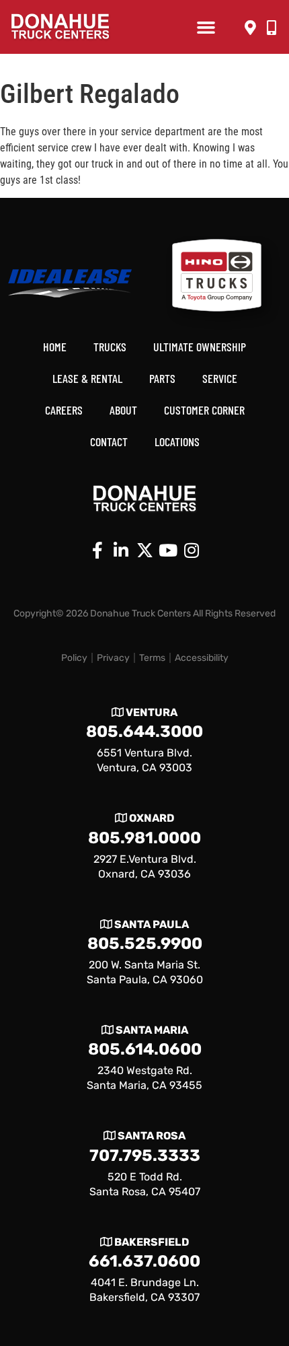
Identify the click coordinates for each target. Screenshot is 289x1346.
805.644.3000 (144, 731)
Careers (64, 409)
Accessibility (202, 658)
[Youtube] (168, 550)
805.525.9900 (144, 943)
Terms (152, 658)
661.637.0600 (144, 1261)
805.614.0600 (145, 1049)
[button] (206, 27)
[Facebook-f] (97, 550)
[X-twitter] (144, 550)
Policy (74, 658)
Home (55, 346)
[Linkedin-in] (121, 550)
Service (219, 378)
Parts (162, 378)
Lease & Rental (87, 378)
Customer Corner (204, 409)
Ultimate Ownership (199, 346)
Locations (177, 441)
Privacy (113, 658)
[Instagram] (191, 550)
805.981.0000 (144, 837)
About (123, 409)
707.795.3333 (144, 1155)
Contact (109, 441)
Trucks (109, 346)
